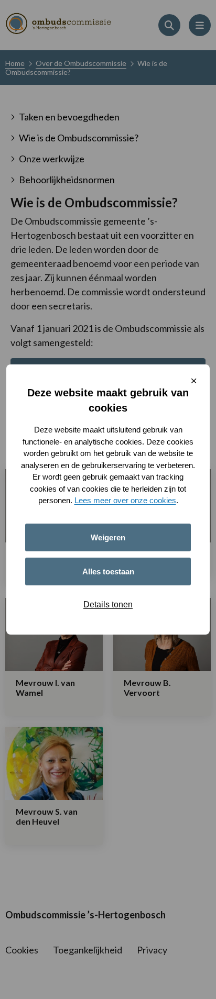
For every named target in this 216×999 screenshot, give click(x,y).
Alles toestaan (108, 571)
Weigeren (108, 537)
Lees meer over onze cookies (125, 500)
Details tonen (108, 604)
